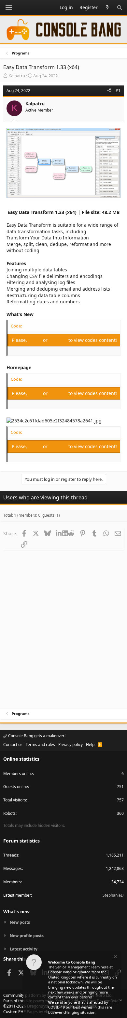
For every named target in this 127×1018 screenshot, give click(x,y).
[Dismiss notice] (115, 957)
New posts (20, 922)
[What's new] (107, 7)
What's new (16, 911)
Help (90, 744)
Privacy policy (70, 744)
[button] (8, 7)
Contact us (12, 744)
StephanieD (113, 895)
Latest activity (23, 949)
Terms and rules (40, 744)
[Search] (119, 7)
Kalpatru (16, 76)
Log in (35, 340)
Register (58, 340)
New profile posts (27, 935)
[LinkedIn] (59, 533)
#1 (118, 90)
